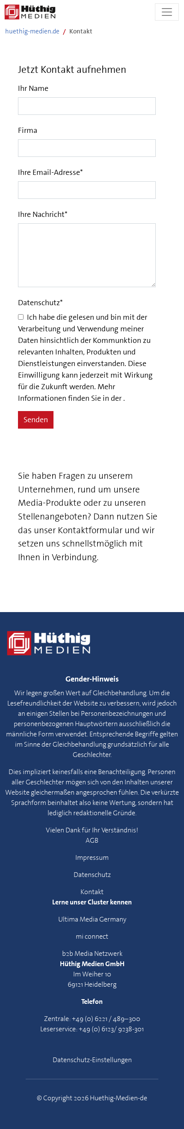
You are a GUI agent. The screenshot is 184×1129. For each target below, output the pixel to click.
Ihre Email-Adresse (50, 172)
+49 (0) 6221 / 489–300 (106, 1018)
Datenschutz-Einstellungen (92, 1059)
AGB (92, 840)
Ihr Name (33, 88)
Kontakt (92, 891)
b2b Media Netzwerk (92, 953)
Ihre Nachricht (43, 214)
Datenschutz (40, 302)
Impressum (92, 857)
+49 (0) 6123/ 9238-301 (111, 1028)
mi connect (92, 936)
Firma (27, 130)
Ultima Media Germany (92, 919)
